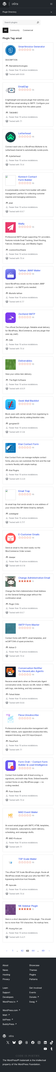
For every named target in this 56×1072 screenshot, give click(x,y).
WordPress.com (11, 1010)
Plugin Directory (9, 12)
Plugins (32, 974)
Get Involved (35, 988)
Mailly (21, 223)
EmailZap (23, 86)
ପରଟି (49, 950)
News (5, 970)
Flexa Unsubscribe (28, 715)
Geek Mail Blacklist (28, 400)
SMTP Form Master (28, 624)
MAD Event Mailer (28, 812)
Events (32, 992)
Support (6, 992)
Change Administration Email (34, 577)
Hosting (6, 974)
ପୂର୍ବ (7, 950)
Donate (34, 997)
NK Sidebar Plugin (28, 905)
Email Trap (24, 491)
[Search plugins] (38, 22)
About (5, 965)
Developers (8, 997)
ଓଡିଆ (11, 1036)
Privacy (6, 979)
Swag (33, 1001)
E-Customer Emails (28, 534)
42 (22, 950)
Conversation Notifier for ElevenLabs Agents (31, 670)
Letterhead (24, 133)
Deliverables (25, 360)
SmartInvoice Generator (31, 46)
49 (43, 950)
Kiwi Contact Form (28, 444)
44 (33, 950)
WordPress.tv (10, 1001)
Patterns (33, 979)
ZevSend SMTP (26, 314)
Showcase (34, 965)
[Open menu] (52, 4)
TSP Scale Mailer (27, 859)
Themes (33, 970)
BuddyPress (10, 1024)
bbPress (8, 1019)
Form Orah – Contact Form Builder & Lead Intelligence (33, 763)
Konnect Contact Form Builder (27, 178)
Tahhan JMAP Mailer (29, 270)
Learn (5, 988)
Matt (6, 1015)
